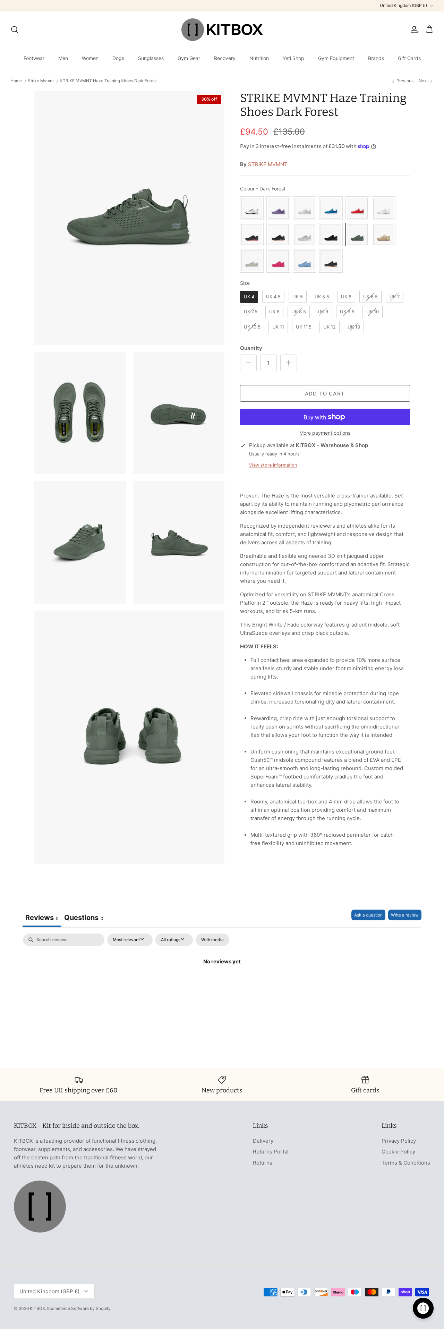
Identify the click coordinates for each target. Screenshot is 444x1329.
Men (63, 58)
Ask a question (368, 915)
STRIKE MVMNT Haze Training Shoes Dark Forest (108, 81)
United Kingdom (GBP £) (403, 5)
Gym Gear (189, 58)
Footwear (34, 58)
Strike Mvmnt (41, 81)
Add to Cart (325, 393)
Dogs (118, 58)
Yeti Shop (293, 58)
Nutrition (259, 58)
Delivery (263, 1141)
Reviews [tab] (42, 917)
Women (90, 58)
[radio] (252, 208)
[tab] (83, 918)
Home (16, 81)
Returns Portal (271, 1151)
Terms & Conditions (406, 1162)
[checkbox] (212, 940)
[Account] (412, 29)
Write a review (405, 915)
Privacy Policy (399, 1141)
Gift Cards (409, 58)
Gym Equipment (336, 58)
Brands (376, 58)
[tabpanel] (222, 985)
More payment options (324, 433)
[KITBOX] (222, 29)
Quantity (251, 348)
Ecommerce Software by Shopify (79, 1308)
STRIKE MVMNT (268, 164)
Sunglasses (151, 58)
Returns (262, 1162)
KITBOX (37, 1308)
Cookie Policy (398, 1151)
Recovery (225, 58)
